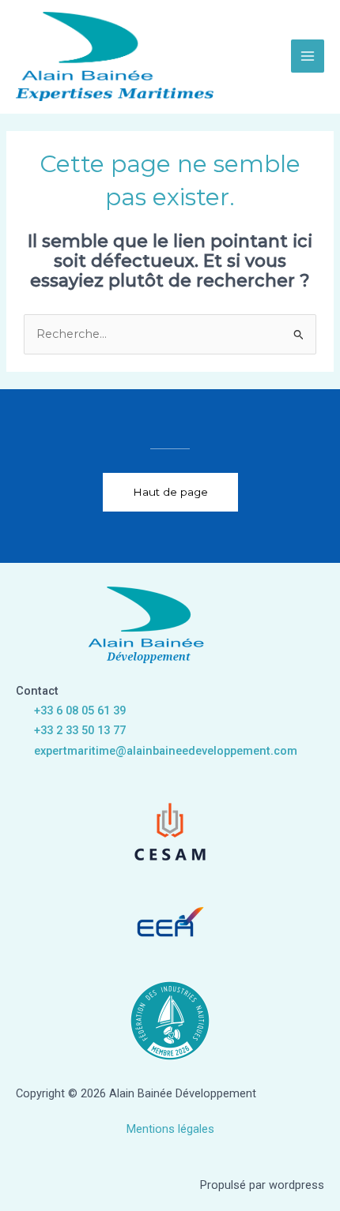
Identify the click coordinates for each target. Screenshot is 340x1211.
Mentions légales (170, 1129)
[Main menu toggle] (307, 56)
